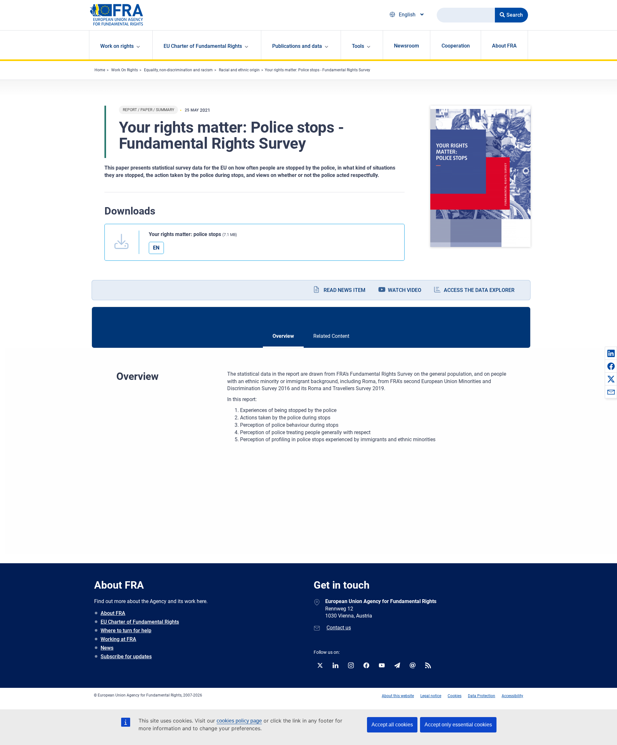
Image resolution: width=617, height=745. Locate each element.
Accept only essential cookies (458, 724)
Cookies (454, 696)
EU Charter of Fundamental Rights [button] (203, 46)
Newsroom (406, 46)
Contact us (338, 628)
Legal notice (430, 696)
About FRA (504, 46)
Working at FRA (118, 639)
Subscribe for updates (126, 656)
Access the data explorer (479, 290)
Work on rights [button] (117, 46)
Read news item (344, 290)
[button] (611, 353)
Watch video (404, 290)
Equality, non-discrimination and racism (178, 70)
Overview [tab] (283, 336)
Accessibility (512, 696)
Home (99, 70)
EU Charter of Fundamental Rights (140, 622)
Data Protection (481, 696)
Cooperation (456, 46)
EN (156, 248)
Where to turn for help (126, 630)
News (107, 648)
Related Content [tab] (331, 336)
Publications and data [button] (297, 46)
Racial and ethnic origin (239, 70)
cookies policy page (239, 720)
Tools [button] (358, 46)
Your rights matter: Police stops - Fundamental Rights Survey (317, 70)
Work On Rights (124, 70)
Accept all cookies (392, 724)
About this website (398, 696)
